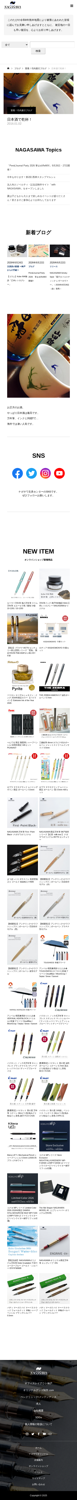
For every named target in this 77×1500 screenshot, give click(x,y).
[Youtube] (44, 1434)
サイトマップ (38, 1478)
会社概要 (38, 1410)
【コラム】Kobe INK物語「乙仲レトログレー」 (17, 280)
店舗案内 (38, 1460)
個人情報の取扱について (38, 1424)
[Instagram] (27, 1434)
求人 (38, 1403)
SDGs (38, 1417)
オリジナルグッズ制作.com (38, 1390)
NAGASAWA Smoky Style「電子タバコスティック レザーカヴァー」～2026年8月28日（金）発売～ (60, 281)
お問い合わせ (38, 1484)
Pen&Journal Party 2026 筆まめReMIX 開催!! (38, 277)
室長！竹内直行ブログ (21, 110)
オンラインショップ (38, 1466)
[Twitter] (33, 1434)
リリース (54, 266)
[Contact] (50, 1434)
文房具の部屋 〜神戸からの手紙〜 (16, 268)
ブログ (31, 266)
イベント (38, 1472)
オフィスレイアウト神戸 (38, 1383)
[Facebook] (38, 1434)
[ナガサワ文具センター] (38, 1371)
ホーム (38, 1448)
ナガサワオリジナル (38, 1454)
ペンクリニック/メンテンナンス (38, 1396)
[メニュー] (71, 5)
